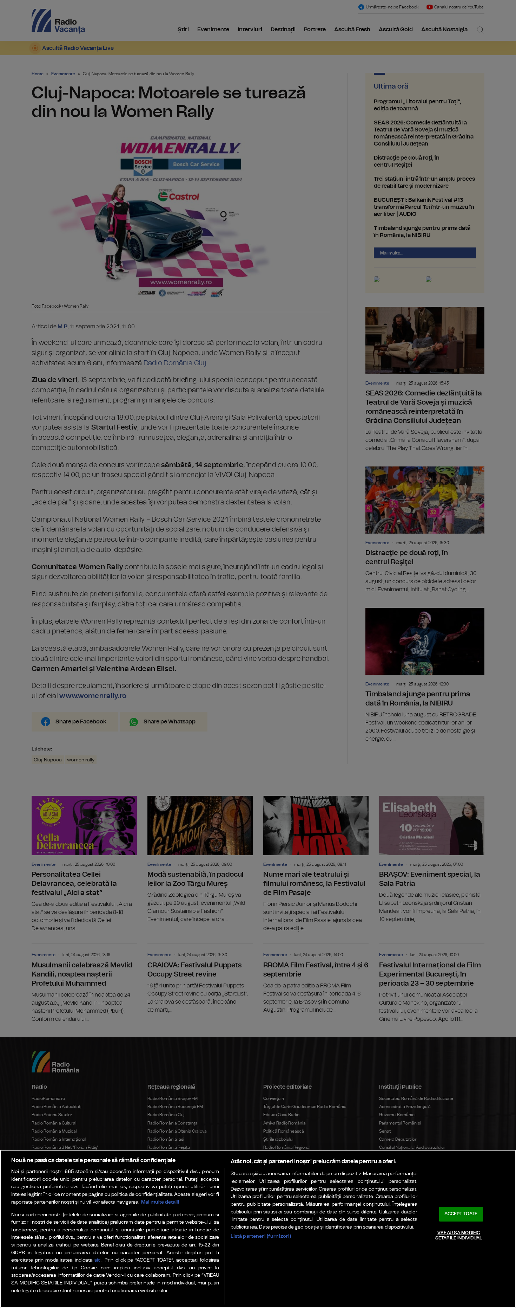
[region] (258, 1229)
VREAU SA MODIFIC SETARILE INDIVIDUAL (458, 1236)
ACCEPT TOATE (460, 1214)
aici (97, 1260)
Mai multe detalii (160, 1202)
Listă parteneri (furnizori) (261, 1236)
